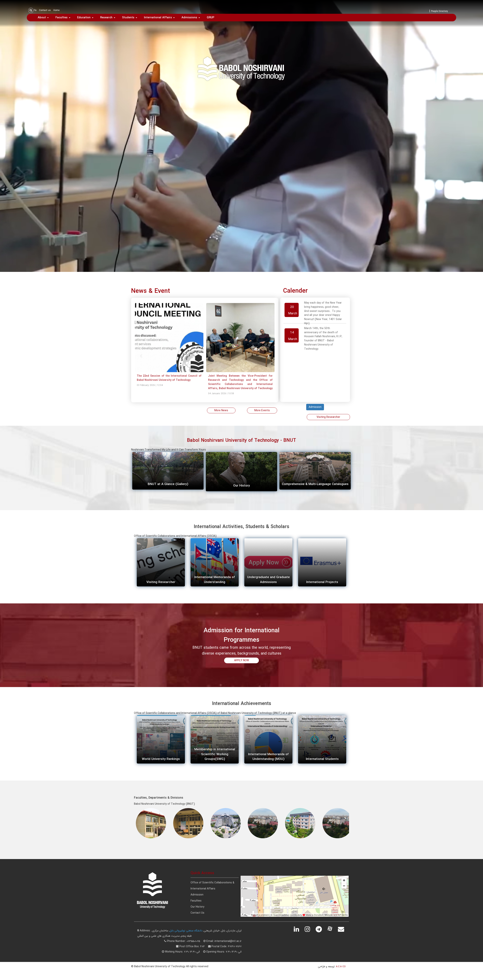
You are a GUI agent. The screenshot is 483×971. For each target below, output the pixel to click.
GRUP (210, 17)
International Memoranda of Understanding (214, 580)
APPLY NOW (241, 660)
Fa (35, 10)
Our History (241, 485)
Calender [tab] (295, 291)
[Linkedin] (299, 929)
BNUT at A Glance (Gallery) (168, 484)
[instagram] (310, 929)
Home (56, 10)
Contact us (45, 10)
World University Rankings (161, 759)
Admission (315, 407)
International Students (322, 759)
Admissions (190, 17)
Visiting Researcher (328, 417)
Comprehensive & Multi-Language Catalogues (315, 484)
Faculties (61, 17)
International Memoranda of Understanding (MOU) (268, 757)
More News (221, 410)
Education (84, 17)
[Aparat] (332, 929)
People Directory (439, 11)
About (42, 17)
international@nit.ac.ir (228, 941)
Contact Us (197, 913)
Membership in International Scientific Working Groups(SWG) (214, 754)
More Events (262, 410)
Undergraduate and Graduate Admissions (268, 580)
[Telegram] (321, 929)
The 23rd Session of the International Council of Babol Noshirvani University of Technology (194, 378)
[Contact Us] (343, 929)
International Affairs (158, 17)
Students (128, 17)
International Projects (322, 582)
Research (106, 17)
